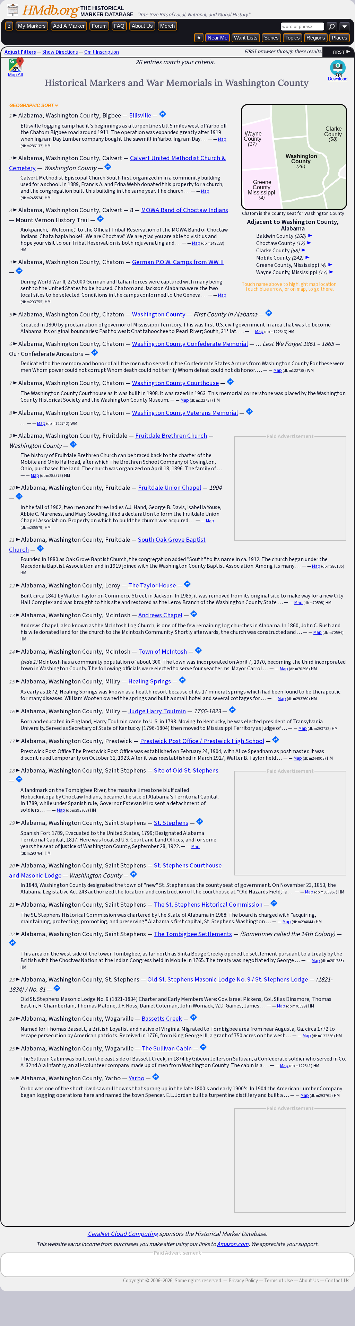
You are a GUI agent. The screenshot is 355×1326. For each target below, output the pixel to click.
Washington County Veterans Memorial (185, 412)
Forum (99, 26)
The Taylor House (152, 585)
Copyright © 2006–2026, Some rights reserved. (172, 1280)
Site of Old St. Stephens (186, 770)
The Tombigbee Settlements (193, 934)
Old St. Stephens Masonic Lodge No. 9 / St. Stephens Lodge (227, 979)
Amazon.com (233, 1244)
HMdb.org (49, 10)
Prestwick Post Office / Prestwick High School (202, 740)
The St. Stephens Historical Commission (208, 904)
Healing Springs (149, 681)
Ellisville (140, 115)
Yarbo (136, 1078)
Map (222, 139)
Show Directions (60, 52)
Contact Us (337, 1280)
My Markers (32, 26)
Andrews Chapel (160, 615)
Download (337, 78)
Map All (15, 72)
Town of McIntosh (162, 651)
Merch (167, 26)
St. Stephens (171, 822)
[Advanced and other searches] (344, 26)
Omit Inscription (101, 52)
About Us (142, 26)
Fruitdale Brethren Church (171, 435)
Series (271, 38)
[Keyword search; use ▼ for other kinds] (332, 26)
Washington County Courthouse (175, 382)
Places (339, 38)
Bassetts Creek (161, 1018)
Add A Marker (69, 26)
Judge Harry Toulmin (157, 711)
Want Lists (246, 38)
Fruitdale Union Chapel (169, 487)
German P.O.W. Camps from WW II (178, 262)
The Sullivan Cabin (166, 1048)
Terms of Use (278, 1280)
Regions (315, 38)
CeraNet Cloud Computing (123, 1233)
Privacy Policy (243, 1280)
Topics (292, 38)
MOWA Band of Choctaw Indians (184, 210)
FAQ (119, 26)
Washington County (158, 314)
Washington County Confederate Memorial (190, 343)
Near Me (217, 38)
